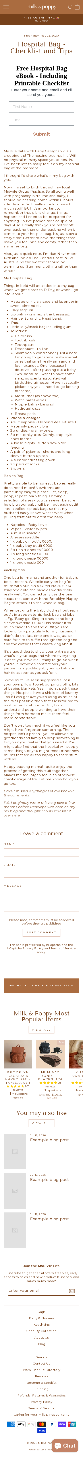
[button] (16, 1086)
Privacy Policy (33, 948)
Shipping (41, 1389)
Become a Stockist (41, 1382)
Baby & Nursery (41, 1318)
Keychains (41, 1324)
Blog (41, 1344)
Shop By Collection (41, 1331)
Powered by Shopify (41, 1449)
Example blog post (49, 1140)
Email (10, 864)
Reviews (41, 1376)
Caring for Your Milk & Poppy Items (41, 1414)
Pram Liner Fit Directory (41, 1370)
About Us (41, 1337)
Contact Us (41, 1363)
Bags (41, 1311)
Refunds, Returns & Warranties (41, 1395)
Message (13, 885)
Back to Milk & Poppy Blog (45, 985)
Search (41, 1357)
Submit (41, 134)
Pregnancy (31, 35)
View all (41, 1029)
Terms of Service (63, 948)
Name (9, 844)
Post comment (42, 932)
